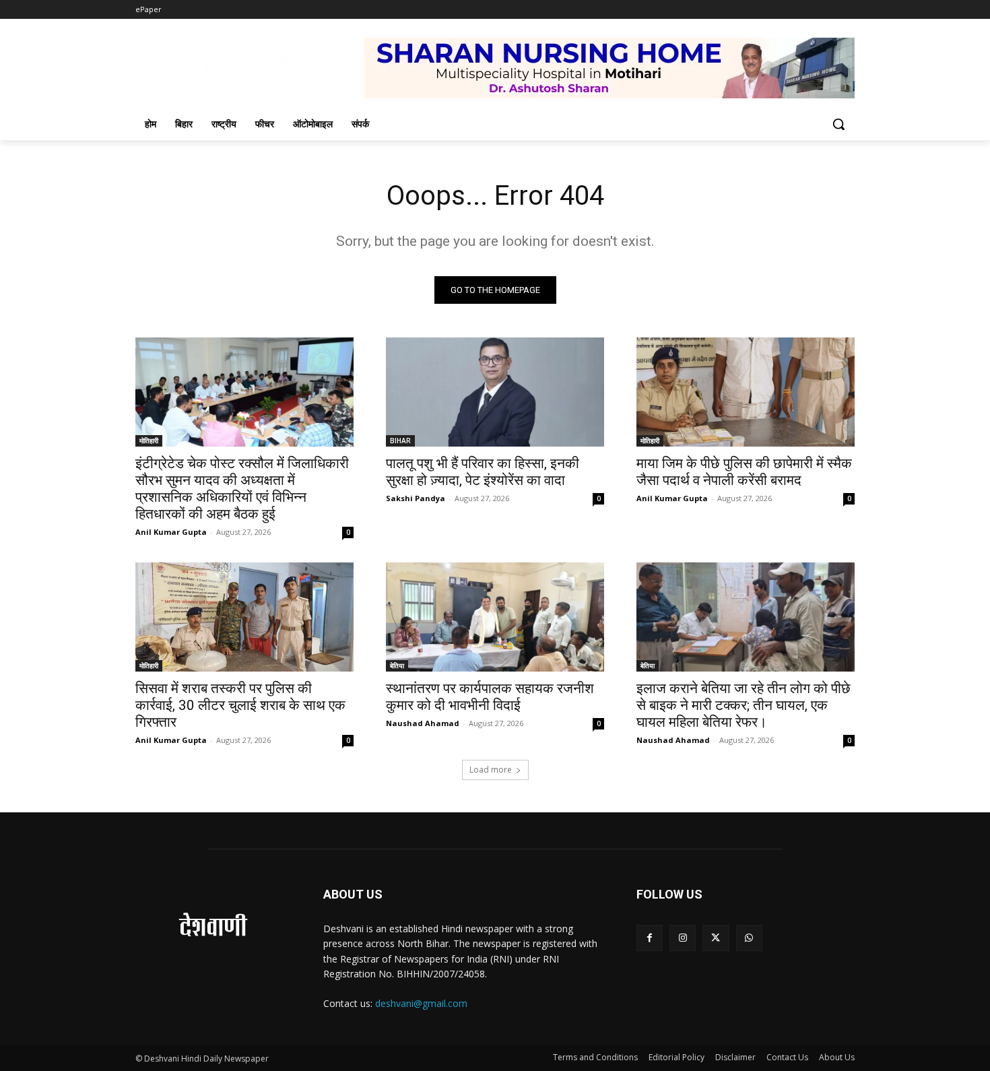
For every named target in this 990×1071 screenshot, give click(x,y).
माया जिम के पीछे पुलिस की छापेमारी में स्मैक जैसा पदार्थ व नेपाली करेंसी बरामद (744, 471)
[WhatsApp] (749, 938)
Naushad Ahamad (422, 723)
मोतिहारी (148, 440)
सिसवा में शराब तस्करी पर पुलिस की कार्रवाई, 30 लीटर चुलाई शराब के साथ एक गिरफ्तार (240, 705)
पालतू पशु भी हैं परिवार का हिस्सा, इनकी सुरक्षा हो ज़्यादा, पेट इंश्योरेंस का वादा (482, 471)
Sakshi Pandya (415, 498)
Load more (490, 769)
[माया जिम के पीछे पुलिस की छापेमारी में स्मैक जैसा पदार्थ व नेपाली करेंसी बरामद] (745, 392)
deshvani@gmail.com (421, 1003)
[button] (838, 124)
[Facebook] (649, 938)
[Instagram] (682, 938)
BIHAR (400, 440)
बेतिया (397, 665)
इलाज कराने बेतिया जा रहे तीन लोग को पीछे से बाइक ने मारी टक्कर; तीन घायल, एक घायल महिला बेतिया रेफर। (743, 705)
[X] (715, 938)
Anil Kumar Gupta (171, 532)
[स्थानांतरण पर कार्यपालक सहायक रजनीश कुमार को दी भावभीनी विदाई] (495, 617)
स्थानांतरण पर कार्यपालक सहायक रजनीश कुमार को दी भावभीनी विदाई (490, 696)
